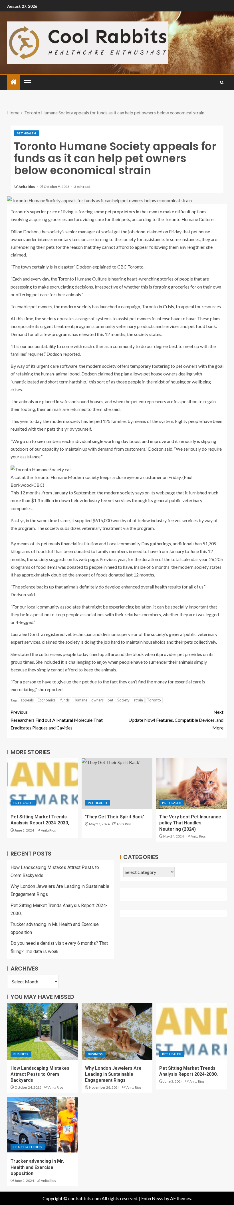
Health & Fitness (28, 1147)
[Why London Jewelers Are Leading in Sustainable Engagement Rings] (117, 1031)
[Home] (14, 82)
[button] (27, 82)
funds (65, 700)
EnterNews (152, 1198)
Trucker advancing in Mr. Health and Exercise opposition (37, 1167)
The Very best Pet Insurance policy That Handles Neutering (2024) (190, 823)
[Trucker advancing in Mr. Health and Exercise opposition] (42, 1124)
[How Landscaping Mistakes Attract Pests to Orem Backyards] (42, 1031)
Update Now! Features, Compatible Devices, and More (175, 719)
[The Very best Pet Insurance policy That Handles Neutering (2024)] (191, 783)
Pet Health (26, 133)
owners (97, 700)
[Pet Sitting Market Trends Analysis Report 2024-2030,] (42, 783)
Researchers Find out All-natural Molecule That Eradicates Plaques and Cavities (57, 719)
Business (21, 1054)
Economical (47, 700)
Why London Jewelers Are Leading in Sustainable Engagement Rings (113, 1074)
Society (123, 700)
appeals (27, 700)
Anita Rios (27, 186)
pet (110, 700)
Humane (80, 700)
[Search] (221, 82)
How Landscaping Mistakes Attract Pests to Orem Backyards (40, 1074)
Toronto (154, 700)
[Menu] (27, 82)
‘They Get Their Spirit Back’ (114, 817)
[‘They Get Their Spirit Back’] (117, 783)
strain (138, 700)
